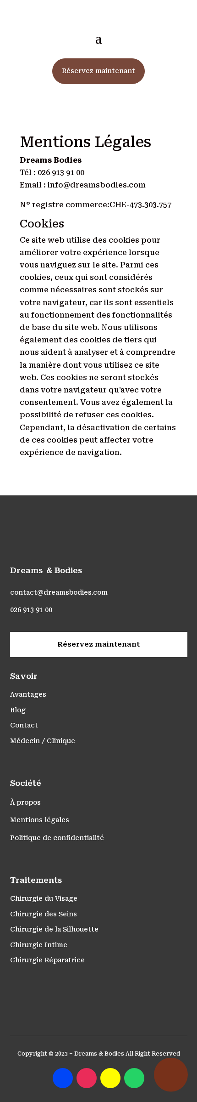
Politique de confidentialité (57, 837)
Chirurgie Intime (38, 945)
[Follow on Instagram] (87, 1078)
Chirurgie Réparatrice (47, 960)
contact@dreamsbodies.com (59, 592)
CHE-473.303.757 (140, 204)
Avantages (28, 694)
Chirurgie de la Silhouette (54, 929)
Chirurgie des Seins (43, 914)
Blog (18, 710)
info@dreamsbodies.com (97, 185)
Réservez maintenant (98, 70)
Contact (24, 725)
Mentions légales (39, 820)
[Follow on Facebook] (63, 1078)
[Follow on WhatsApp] (134, 1078)
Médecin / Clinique (42, 740)
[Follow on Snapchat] (110, 1078)
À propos (25, 802)
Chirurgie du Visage (43, 898)
